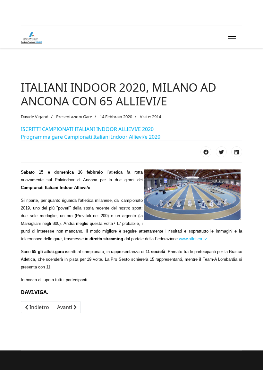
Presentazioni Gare (74, 116)
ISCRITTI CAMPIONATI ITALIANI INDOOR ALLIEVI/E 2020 (87, 129)
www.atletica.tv (193, 238)
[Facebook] (205, 151)
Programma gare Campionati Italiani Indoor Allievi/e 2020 (90, 136)
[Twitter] (221, 151)
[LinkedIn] (236, 151)
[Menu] (230, 38)
